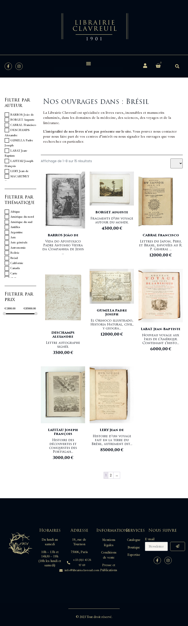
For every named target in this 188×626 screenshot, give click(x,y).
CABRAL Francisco (23, 125)
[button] (88, 63)
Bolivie (14, 252)
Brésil (14, 258)
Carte (13, 273)
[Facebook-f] (8, 66)
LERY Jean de (19, 171)
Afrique (15, 211)
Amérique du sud (21, 222)
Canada (15, 268)
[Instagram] (19, 66)
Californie (16, 263)
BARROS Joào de (22, 114)
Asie (13, 237)
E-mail (150, 539)
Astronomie (18, 247)
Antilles (15, 227)
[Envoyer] (177, 546)
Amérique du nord (22, 216)
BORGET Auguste (22, 119)
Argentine (16, 232)
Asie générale (19, 242)
